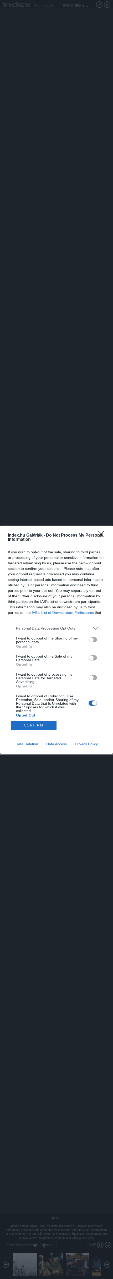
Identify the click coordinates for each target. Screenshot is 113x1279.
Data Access (56, 744)
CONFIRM (33, 725)
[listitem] (56, 628)
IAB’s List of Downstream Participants (63, 612)
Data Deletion (27, 744)
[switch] (93, 639)
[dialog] (56, 639)
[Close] (103, 536)
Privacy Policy (86, 744)
